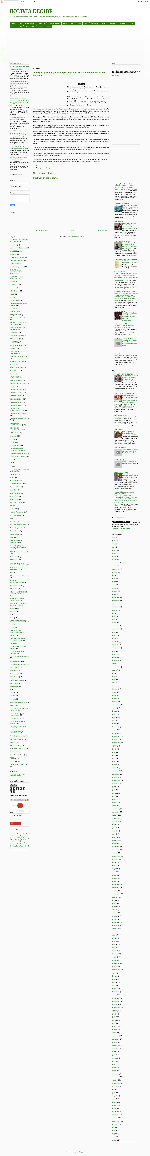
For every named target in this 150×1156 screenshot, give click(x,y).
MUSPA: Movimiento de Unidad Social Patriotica (17, 581)
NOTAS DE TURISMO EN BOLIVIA (125, 394)
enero (114, 556)
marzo (114, 550)
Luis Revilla (118, 429)
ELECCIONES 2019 (16, 396)
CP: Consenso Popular (17, 361)
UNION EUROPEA (15, 745)
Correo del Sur (14, 844)
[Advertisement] (71, 45)
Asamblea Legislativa (16, 267)
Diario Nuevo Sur (21, 846)
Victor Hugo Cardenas (17, 755)
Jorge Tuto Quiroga (44, 168)
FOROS (12, 466)
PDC (11, 624)
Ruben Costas (14, 677)
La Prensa (21, 836)
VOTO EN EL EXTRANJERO (19, 764)
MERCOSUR (14, 557)
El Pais (12, 840)
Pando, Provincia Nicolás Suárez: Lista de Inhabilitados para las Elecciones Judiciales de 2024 (19, 101)
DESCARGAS (14, 370)
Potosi (79, 23)
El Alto (131, 23)
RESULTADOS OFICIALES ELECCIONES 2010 (18, 775)
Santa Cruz (112, 23)
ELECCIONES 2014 (16, 392)
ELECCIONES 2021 (16, 402)
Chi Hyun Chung (15, 311)
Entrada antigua (102, 230)
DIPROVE (13, 374)
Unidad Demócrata (120, 460)
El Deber (17, 840)
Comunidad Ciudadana (17, 335)
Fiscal (11, 460)
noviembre (115, 563)
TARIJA (12, 705)
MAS (20, 27)
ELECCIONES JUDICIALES (18, 413)
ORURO (12, 608)
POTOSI (12, 643)
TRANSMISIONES (15, 718)
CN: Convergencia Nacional (18, 318)
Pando (65, 23)
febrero (114, 553)
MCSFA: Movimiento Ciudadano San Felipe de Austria (18, 547)
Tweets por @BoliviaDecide (121, 528)
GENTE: (12, 477)
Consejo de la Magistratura (18, 345)
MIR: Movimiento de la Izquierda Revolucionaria (18, 564)
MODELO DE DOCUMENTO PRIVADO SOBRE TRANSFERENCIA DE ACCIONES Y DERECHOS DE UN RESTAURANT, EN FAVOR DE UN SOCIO (126, 297)
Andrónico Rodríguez (16, 260)
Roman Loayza (14, 674)
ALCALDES (13, 251)
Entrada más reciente (41, 230)
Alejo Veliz (13, 254)
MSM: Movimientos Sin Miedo (19, 576)
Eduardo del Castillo (16, 380)
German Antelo (14, 480)
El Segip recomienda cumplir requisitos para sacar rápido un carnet (19, 83)
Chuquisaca (94, 23)
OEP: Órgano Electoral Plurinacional (17, 599)
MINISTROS (14, 560)
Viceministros (14, 752)
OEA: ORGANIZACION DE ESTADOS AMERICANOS (18, 593)
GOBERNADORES (16, 483)
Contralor (13, 348)
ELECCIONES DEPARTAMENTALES (17, 409)
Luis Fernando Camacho (18, 524)
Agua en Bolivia (120, 311)
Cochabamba (122, 23)
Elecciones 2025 (30, 27)
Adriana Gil (13, 245)
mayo (114, 544)
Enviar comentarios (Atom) (75, 237)
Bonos (12, 294)
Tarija (85, 23)
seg (11, 689)
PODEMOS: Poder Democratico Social (16, 631)
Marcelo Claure (14, 531)
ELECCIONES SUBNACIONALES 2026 (17, 429)
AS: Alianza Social (15, 264)
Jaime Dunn (13, 490)
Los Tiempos (14, 842)
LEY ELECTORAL (15, 515)
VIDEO (12, 758)
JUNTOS (12, 506)
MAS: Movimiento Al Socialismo (16, 541)
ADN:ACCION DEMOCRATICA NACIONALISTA (19, 240)
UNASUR (13, 742)
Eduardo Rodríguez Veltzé (18, 383)
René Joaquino (14, 667)
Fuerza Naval (14, 474)
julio (113, 575)
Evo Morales (41, 23)
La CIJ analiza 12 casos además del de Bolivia (17, 118)
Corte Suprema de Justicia (18, 356)
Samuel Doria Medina (17, 680)
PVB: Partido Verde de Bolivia (19, 656)
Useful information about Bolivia (125, 259)
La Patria (17, 838)
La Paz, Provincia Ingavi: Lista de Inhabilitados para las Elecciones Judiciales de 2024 (19, 67)
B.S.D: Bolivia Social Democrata (16, 277)
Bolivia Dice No (14, 291)
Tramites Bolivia (120, 272)
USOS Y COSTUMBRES (17, 748)
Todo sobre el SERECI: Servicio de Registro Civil (18, 134)
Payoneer (115, 75)
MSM (11, 573)
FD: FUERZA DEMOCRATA (18, 453)
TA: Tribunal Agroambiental (18, 702)
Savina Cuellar (14, 686)
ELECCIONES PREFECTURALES (16, 424)
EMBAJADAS (14, 433)
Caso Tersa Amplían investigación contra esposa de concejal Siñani (130, 433)
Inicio (72, 230)
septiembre (116, 569)
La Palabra (24, 838)
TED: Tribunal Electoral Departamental (17, 714)
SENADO (13, 696)
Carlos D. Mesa (15, 300)
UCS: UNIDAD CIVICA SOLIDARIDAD (17, 732)
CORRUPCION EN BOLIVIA (123, 374)
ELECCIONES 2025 (16, 405)
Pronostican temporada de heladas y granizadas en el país (130, 207)
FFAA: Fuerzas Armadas (17, 457)
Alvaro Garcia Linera (16, 257)
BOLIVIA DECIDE (31, 11)
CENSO (12, 308)
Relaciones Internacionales (18, 664)
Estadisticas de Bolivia (122, 241)
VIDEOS (12, 761)
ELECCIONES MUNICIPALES (19, 418)
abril (113, 547)
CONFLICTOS (14, 339)
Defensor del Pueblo (16, 367)
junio (113, 540)
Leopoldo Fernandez (16, 512)
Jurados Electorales (54, 23)
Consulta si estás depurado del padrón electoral (18, 158)
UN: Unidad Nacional (16, 739)
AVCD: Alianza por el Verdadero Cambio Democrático (16, 271)
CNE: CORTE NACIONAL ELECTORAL (18, 323)
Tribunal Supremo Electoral (26, 23)
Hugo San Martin (15, 487)
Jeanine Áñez (14, 496)
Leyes (11, 518)
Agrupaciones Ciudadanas (18, 248)
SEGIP (12, 692)
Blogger (81, 1152)
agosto (114, 537)
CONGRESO (14, 342)
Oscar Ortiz (13, 611)
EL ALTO (12, 386)
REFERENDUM (15, 661)
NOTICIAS (13, 589)
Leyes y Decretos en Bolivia (124, 184)
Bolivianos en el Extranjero (123, 324)
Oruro (103, 23)
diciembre (115, 559)
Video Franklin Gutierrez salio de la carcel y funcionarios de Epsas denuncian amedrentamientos (129, 316)
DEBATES (13, 364)
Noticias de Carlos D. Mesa (123, 338)
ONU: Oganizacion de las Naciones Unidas (18, 604)
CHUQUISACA (14, 315)
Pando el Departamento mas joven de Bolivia (124, 492)
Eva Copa (13, 439)
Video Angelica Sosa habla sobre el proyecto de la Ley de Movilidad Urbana (130, 451)
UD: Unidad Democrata (17, 736)
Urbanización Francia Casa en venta (125, 355)
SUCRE (12, 699)
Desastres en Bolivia (121, 203)
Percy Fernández (120, 447)
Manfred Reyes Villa (16, 528)
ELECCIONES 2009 (16, 389)
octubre (114, 566)
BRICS (12, 297)
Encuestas (13, 436)
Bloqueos (13, 288)
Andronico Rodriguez (44, 27)
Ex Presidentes (14, 445)
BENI (11, 281)
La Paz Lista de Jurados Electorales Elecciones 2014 (19, 147)
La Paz (13, 27)
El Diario (24, 840)
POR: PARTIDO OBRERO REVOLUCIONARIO (18, 639)
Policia (12, 635)
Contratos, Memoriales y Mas (124, 291)
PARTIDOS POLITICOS (17, 621)
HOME (13, 23)
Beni (72, 23)
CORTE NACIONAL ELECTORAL (16, 352)
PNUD (12, 627)
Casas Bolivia (119, 354)
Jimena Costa (14, 499)
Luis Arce (13, 521)
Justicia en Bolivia (120, 415)
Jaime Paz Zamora (16, 493)
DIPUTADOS (14, 377)
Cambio (22, 844)
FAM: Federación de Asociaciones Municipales (18, 449)
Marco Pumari (14, 534)
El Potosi (21, 842)
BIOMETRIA (13, 284)
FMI (11, 463)
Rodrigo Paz (14, 670)
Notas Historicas (15, 586)
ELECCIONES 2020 (16, 399)
